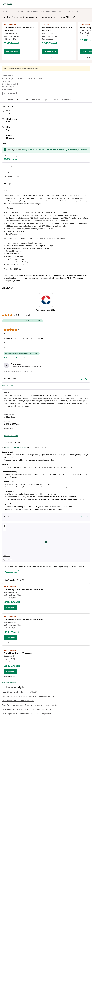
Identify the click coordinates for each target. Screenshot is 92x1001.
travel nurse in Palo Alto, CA (15, 447)
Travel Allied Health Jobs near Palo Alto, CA (18, 701)
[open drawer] (87, 4)
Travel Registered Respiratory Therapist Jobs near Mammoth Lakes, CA (29, 705)
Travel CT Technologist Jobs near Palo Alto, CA (19, 692)
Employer (46, 100)
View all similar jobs (9, 682)
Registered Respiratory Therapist (27, 11)
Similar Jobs (67, 100)
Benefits (24, 100)
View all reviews (8, 385)
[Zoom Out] (4, 529)
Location (56, 100)
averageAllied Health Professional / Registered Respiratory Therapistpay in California (54, 150)
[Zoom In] (4, 526)
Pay (17, 100)
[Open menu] (2, 100)
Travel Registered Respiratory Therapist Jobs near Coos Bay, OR (26, 709)
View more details (11, 436)
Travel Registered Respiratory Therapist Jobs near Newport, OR (26, 714)
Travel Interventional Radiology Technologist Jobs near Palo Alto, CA (28, 696)
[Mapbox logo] (7, 559)
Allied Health (6, 11)
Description (35, 100)
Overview (9, 100)
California (46, 11)
